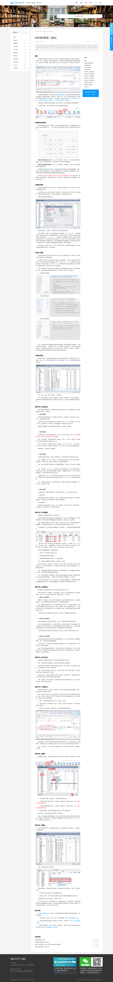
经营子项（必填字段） (89, 71)
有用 (88, 94)
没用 (94, 94)
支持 (95, 2)
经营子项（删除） (88, 84)
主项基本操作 (87, 65)
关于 (100, 2)
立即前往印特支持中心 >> (60, 972)
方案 (81, 2)
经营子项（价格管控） (89, 76)
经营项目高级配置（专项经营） (62, 100)
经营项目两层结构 (88, 63)
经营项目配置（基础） (60, 94)
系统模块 (50, 31)
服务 (90, 2)
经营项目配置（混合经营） (51, 927)
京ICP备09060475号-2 (82, 979)
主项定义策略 (87, 67)
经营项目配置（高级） (74, 918)
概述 (85, 61)
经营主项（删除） (88, 82)
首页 (76, 2)
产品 (86, 2)
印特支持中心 (38, 31)
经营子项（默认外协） (89, 78)
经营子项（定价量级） (89, 74)
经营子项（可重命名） (89, 80)
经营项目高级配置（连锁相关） (46, 100)
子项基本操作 (87, 69)
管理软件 (45, 31)
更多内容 (86, 86)
